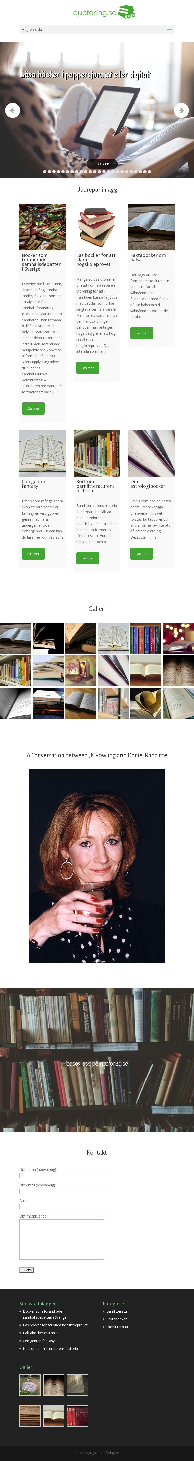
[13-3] (145, 703)
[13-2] (178, 703)
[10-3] (145, 638)
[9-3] (80, 703)
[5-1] (80, 671)
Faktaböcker (116, 1319)
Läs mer (102, 164)
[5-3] (48, 671)
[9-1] (15, 703)
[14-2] (113, 671)
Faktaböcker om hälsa (41, 1332)
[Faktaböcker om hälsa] (151, 227)
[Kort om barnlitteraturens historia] (97, 453)
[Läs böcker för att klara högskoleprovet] (97, 227)
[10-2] (178, 638)
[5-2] (15, 671)
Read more (33, 408)
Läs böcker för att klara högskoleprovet (55, 1325)
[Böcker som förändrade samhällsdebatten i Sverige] (42, 227)
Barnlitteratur (117, 1311)
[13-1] (113, 703)
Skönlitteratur (117, 1326)
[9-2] (48, 703)
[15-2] (80, 638)
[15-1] (15, 638)
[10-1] (113, 638)
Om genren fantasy (39, 1340)
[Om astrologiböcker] (151, 453)
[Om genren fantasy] (42, 453)
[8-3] (145, 671)
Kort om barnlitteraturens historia (50, 1348)
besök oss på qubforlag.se (97, 1063)
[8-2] (178, 671)
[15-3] (48, 638)
